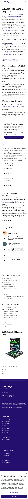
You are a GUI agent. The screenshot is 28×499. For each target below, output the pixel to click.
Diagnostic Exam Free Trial (10, 322)
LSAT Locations (5, 460)
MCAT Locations (6, 462)
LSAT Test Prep (6, 421)
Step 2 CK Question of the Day (11, 311)
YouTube (4, 369)
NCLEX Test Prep (6, 435)
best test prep (9, 202)
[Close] (26, 473)
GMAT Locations (6, 465)
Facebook (4, 371)
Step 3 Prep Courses (7, 324)
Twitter (4, 373)
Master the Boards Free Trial (10, 317)
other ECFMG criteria (16, 56)
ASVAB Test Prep (6, 439)
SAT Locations (5, 458)
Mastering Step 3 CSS (9, 284)
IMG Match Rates (8, 298)
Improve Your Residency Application (12, 291)
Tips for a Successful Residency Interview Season (13, 293)
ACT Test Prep (5, 430)
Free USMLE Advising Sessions (9, 307)
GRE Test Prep (5, 423)
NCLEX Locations (6, 453)
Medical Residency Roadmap (10, 288)
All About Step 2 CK (6, 278)
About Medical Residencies (8, 286)
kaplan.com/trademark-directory (9, 407)
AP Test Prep (5, 442)
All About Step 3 (6, 282)
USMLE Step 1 (12, 43)
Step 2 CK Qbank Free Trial (10, 313)
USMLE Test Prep (6, 437)
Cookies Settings (14, 492)
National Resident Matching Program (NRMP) (14, 32)
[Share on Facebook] (8, 224)
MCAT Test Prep (6, 419)
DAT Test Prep (5, 432)
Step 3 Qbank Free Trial (9, 326)
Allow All (14, 496)
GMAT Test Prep (6, 425)
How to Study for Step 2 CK (10, 280)
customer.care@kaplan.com (8, 396)
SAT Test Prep (5, 428)
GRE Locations (5, 455)
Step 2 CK (12, 14)
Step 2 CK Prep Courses (7, 309)
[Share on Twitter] (20, 224)
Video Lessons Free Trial (9, 320)
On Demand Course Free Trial (11, 315)
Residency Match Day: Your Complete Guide (14, 296)
